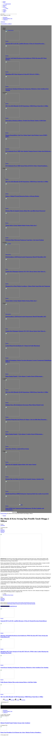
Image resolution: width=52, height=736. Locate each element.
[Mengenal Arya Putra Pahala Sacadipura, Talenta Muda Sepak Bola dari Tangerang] (12, 282)
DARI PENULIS (13, 606)
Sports (7, 8)
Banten (7, 41)
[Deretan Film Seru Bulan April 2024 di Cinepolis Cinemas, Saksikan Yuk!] (12, 475)
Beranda (2, 513)
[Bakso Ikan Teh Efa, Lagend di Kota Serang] (12, 445)
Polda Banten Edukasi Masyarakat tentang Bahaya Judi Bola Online (19, 682)
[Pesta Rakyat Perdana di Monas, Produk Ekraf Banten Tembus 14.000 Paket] (12, 117)
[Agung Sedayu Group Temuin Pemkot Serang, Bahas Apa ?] (12, 221)
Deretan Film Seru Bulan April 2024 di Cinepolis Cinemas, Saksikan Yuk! (25, 479)
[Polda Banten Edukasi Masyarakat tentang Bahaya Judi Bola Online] (7, 678)
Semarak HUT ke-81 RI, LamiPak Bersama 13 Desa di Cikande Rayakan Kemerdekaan (24, 621)
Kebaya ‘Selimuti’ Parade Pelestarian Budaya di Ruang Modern (22, 196)
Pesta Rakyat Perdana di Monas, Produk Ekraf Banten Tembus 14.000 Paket (26, 120)
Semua (7, 30)
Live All (4, 7)
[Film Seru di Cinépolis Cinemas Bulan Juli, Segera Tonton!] (12, 460)
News (4, 2)
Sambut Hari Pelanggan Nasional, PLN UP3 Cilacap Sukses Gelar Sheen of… (26, 271)
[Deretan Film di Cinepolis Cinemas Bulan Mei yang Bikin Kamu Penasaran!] (12, 207)
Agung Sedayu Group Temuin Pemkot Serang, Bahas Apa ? (21, 225)
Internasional (8, 3)
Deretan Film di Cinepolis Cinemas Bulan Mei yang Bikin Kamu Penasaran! (25, 210)
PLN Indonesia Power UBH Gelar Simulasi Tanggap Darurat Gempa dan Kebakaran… (28, 151)
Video (4, 11)
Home (4, 1)
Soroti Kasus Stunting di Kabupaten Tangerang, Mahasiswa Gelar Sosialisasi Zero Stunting (24, 667)
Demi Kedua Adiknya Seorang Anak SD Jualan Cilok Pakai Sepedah (21, 603)
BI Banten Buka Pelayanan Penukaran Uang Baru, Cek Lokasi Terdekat (25, 240)
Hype (4, 6)
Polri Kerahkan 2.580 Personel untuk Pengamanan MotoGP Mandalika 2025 (26, 257)
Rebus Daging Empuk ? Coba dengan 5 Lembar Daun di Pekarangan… (24, 376)
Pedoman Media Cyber (7, 18)
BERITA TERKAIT (5, 606)
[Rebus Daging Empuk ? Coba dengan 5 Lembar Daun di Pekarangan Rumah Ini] (12, 372)
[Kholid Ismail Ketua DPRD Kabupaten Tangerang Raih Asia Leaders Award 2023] (12, 490)
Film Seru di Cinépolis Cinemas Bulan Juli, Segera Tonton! (21, 464)
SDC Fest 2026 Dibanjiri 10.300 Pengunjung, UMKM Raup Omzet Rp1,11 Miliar (27, 106)
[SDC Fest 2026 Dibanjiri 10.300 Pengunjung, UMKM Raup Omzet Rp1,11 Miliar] (12, 102)
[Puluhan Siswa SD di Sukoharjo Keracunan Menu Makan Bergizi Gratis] (12, 401)
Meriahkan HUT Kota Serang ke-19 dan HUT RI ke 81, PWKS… (23, 74)
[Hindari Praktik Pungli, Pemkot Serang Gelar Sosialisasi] (4, 720)
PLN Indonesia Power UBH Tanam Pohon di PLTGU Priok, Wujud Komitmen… (27, 165)
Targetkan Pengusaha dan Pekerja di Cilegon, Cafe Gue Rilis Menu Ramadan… (26, 419)
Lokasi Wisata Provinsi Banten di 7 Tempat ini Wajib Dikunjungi (23, 345)
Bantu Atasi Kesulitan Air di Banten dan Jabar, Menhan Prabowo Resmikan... (21, 732)
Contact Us (5, 19)
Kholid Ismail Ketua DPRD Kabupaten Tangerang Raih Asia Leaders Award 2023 (27, 493)
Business (5, 4)
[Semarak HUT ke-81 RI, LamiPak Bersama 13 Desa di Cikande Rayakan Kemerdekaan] (12, 40)
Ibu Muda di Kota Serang (8, 594)
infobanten (3, 525)
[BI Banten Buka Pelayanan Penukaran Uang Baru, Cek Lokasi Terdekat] (12, 236)
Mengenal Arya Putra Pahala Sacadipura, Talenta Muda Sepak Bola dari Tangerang (28, 286)
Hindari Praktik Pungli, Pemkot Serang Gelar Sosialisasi (15, 723)
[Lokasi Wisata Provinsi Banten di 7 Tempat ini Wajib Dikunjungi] (12, 342)
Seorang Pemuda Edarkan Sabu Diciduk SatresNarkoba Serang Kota (21, 602)
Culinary (5, 10)
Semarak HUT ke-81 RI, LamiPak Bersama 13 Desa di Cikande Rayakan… (25, 43)
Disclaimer (5, 17)
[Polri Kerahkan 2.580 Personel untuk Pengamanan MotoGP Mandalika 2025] (12, 253)
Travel (4, 9)
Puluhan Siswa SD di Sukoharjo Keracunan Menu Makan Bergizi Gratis (25, 405)
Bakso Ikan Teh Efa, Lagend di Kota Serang (17, 448)
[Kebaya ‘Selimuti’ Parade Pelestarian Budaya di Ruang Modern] (12, 192)
